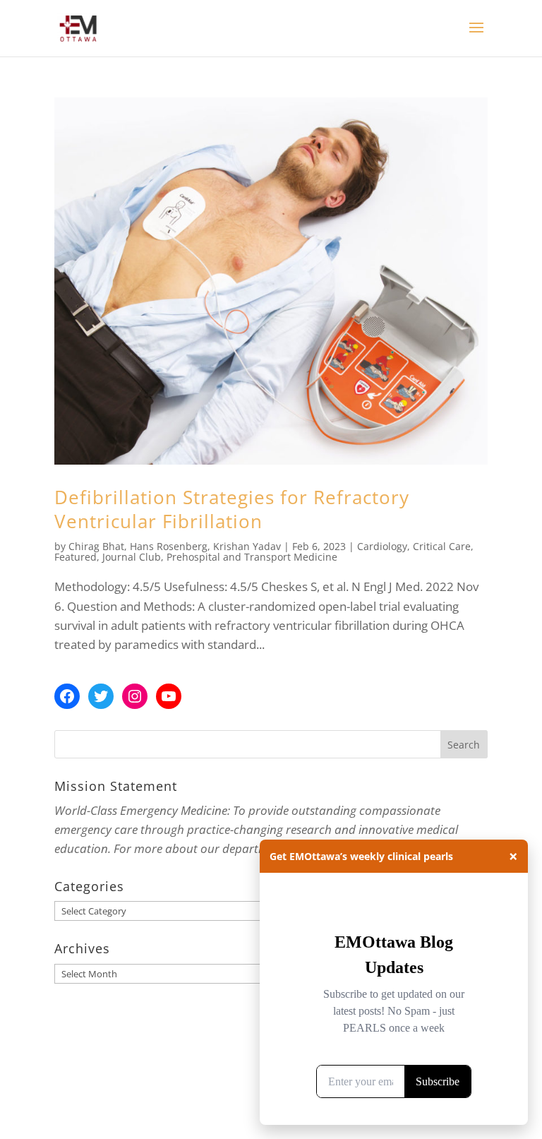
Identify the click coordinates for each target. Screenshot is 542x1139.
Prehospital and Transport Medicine (252, 556)
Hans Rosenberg (168, 546)
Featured (75, 556)
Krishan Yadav (247, 546)
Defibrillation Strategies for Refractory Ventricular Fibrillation (231, 509)
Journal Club (131, 556)
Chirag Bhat (96, 546)
